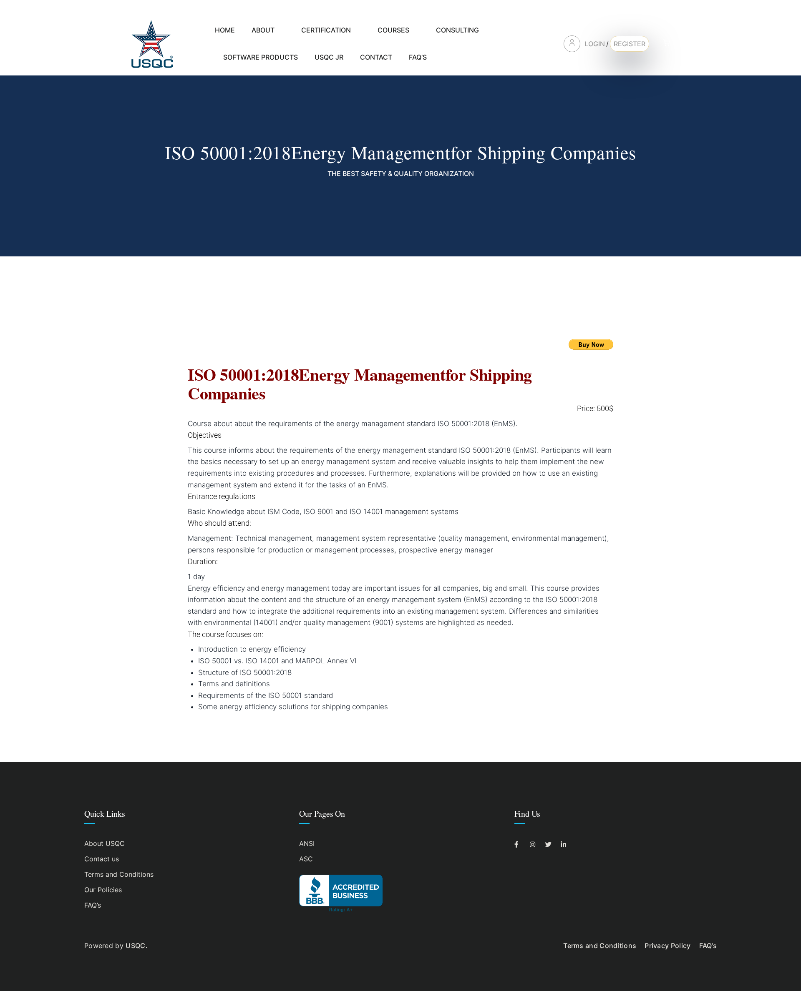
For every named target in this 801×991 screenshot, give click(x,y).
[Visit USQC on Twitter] (550, 844)
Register (629, 44)
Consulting (457, 30)
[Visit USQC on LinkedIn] (566, 844)
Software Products (260, 57)
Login (594, 44)
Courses (393, 30)
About (263, 30)
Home (225, 30)
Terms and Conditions (119, 874)
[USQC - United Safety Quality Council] (152, 43)
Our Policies (103, 890)
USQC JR (329, 57)
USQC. (137, 945)
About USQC (104, 843)
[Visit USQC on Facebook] (519, 844)
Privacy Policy (667, 945)
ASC (306, 859)
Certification (326, 30)
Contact (376, 57)
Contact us (101, 859)
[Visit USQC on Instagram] (535, 844)
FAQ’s (418, 57)
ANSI (307, 843)
